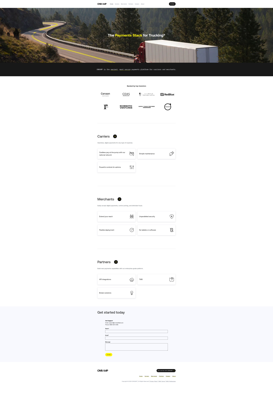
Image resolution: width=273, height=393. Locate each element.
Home (111, 4)
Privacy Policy (153, 381)
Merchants (124, 4)
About (142, 4)
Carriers (117, 4)
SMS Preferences (171, 381)
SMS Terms (161, 381)
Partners (130, 4)
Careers (137, 4)
